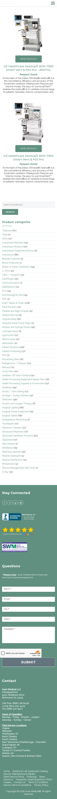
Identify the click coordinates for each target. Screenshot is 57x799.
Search (10, 212)
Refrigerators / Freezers (14, 363)
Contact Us (19, 782)
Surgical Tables (10, 415)
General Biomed (10, 315)
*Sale (4, 234)
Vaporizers (7, 439)
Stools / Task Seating (13, 391)
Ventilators (7, 447)
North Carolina (9, 736)
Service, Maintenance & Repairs (19, 774)
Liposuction (8, 335)
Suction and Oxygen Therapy (17, 403)
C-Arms (6, 270)
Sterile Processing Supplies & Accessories (23, 383)
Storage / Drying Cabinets (15, 395)
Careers (7, 782)
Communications (11, 283)
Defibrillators (8, 287)
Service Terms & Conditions (17, 785)
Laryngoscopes (10, 331)
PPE (4, 355)
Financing (32, 776)
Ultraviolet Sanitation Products (17, 435)
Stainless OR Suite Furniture (16, 375)
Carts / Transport (11, 274)
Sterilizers (7, 387)
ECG (4, 291)
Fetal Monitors (9, 307)
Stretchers (7, 399)
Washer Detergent (11, 455)
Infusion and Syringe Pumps (16, 327)
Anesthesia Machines (13, 242)
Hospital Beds (9, 319)
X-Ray (5, 472)
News (42, 776)
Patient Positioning (11, 351)
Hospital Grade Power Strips (16, 323)
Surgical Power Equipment (15, 411)
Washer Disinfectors (12, 460)
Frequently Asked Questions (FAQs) (34, 779)
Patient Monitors (10, 347)
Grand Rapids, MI (10, 745)
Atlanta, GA (8, 753)
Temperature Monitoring (14, 419)
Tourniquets (8, 423)
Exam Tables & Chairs (13, 303)
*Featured (7, 230)
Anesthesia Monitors (12, 246)
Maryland (7, 731)
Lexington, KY (9, 747)
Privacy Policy (41, 785)
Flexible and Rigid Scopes (15, 311)
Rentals (6, 367)
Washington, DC (10, 733)
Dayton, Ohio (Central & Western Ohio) (21, 756)
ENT (4, 299)
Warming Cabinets (11, 451)
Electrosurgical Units (12, 295)
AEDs (5, 238)
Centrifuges (8, 279)
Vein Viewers (8, 443)
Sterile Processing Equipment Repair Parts (23, 379)
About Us (8, 779)
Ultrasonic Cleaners (12, 427)
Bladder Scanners (11, 258)
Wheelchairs (8, 464)
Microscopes (8, 339)
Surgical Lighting (10, 407)
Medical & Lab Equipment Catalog (30, 771)
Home (6, 771)
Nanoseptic (8, 343)
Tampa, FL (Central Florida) (16, 750)
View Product (28, 59)
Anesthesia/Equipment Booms (18, 250)
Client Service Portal (13, 776)
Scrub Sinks (8, 371)
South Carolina (9, 739)
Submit (28, 662)
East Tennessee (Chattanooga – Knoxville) (24, 742)
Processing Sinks (10, 359)
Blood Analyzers (10, 262)
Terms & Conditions (38, 782)
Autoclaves (8, 254)
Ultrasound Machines (13, 431)
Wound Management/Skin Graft (18, 468)
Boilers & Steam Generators (16, 266)
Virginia (5, 728)
